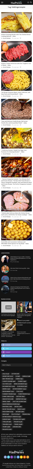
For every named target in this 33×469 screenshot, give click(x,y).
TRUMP (6, 426)
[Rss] (21, 457)
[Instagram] (16, 352)
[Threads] (27, 457)
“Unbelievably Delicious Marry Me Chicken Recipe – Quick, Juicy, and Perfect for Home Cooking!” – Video (16, 213)
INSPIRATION (21, 399)
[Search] (31, 2)
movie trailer (9, 409)
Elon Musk (22, 386)
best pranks (8, 378)
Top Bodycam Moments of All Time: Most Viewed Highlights (8, 314)
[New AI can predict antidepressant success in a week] (24, 324)
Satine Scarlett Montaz (12, 416)
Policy (12, 465)
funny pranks (24, 394)
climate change (9, 381)
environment (8, 391)
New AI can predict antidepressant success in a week (23, 333)
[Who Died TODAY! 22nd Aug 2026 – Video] (5, 269)
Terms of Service (6, 465)
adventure (8, 376)
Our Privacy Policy (19, 465)
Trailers (7, 424)
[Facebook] (16, 345)
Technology (19, 419)
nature (20, 411)
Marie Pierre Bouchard (11, 404)
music (21, 409)
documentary (9, 386)
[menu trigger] (2, 2)
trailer (18, 421)
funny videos (8, 396)
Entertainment (19, 389)
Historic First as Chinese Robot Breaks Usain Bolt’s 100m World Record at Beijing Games (20, 278)
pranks (26, 414)
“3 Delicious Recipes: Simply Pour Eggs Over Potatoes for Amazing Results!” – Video (14, 151)
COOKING (4, 31)
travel (18, 424)
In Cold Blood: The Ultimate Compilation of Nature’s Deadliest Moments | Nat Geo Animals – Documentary (8, 334)
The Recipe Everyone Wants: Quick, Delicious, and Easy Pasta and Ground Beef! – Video (15, 93)
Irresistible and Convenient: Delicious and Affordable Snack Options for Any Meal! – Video (15, 242)
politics (16, 414)
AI (18, 376)
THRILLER (7, 421)
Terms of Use (27, 465)
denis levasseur (20, 383)
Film (20, 391)
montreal (7, 406)
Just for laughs (19, 401)
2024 (6, 373)
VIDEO (9, 31)
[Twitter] (16, 348)
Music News (8, 411)
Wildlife (7, 429)
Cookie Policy (9, 467)
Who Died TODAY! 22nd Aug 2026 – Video (20, 268)
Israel (6, 401)
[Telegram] (16, 355)
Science (6, 419)
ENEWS (6, 389)
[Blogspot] (24, 457)
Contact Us (15, 467)
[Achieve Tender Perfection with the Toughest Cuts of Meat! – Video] (16, 51)
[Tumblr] (14, 457)
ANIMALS (26, 376)
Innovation (8, 399)
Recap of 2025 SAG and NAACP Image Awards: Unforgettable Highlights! (24, 315)
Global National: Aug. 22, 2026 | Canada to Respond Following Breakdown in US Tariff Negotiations (20, 258)
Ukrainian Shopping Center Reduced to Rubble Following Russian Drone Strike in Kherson (20, 288)
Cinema (19, 378)
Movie (18, 406)
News (6, 414)
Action (15, 373)
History (20, 396)
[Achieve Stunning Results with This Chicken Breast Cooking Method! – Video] (16, 22)
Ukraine (17, 426)
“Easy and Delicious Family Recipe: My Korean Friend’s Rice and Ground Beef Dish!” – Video (14, 122)
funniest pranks (9, 394)
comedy (22, 381)
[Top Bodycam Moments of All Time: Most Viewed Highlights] (8, 307)
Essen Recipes (7, 38)
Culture (7, 383)
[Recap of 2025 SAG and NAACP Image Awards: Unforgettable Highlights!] (24, 307)
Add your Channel (23, 467)
